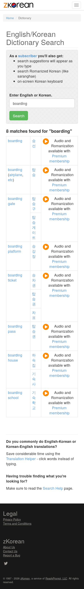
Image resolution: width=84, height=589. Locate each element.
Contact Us (10, 551)
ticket (12, 280)
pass (12, 331)
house (13, 360)
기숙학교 (34, 400)
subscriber (27, 55)
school (13, 397)
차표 (34, 315)
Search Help (53, 488)
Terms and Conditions (17, 523)
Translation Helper (21, 458)
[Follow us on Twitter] (6, 564)
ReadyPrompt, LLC (56, 578)
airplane (15, 174)
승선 (34, 143)
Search (18, 115)
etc (10, 179)
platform (14, 251)
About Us (9, 547)
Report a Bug (11, 555)
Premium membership (59, 158)
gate (11, 203)
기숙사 (34, 378)
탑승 (34, 172)
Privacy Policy (12, 519)
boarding (15, 140)
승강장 (34, 251)
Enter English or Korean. (30, 95)
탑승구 (34, 203)
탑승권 (34, 298)
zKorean (25, 578)
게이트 (34, 232)
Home (10, 18)
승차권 (34, 280)
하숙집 (34, 360)
